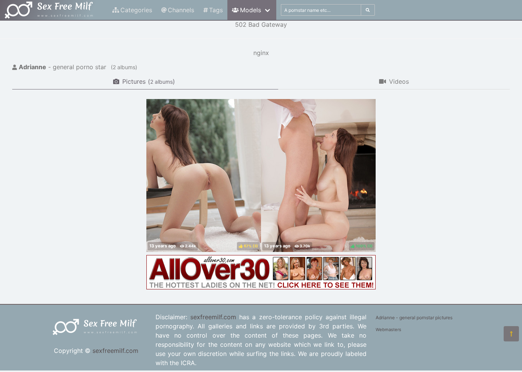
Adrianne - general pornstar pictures (414, 317)
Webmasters (388, 329)
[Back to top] (511, 333)
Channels (181, 10)
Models (250, 10)
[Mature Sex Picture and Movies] (261, 287)
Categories (136, 10)
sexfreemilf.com (115, 350)
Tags (216, 10)
